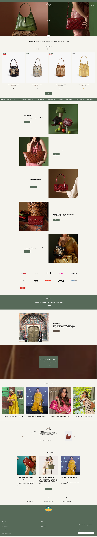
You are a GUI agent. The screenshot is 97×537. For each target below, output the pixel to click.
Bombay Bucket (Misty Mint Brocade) (37, 84)
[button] (22, 437)
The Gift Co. (48, 8)
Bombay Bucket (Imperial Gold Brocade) (60, 84)
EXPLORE (56, 154)
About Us (38, 8)
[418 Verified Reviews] (48, 514)
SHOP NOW (48, 20)
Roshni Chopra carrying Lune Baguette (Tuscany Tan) (84, 417)
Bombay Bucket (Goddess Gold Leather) (83, 84)
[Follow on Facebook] (2, 530)
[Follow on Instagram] (5, 530)
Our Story (3, 520)
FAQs (42, 522)
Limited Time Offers (56, 8)
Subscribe (86, 532)
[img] (49, 429)
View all (48, 93)
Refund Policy (4, 522)
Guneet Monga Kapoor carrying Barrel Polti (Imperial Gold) (37, 417)
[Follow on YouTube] (8, 530)
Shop (43, 8)
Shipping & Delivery (5, 527)
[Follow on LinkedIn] (10, 530)
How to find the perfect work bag (46, 478)
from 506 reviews (48, 430)
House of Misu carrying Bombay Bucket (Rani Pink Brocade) (60, 417)
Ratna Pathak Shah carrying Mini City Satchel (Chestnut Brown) (13, 417)
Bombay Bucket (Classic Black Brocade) (13, 84)
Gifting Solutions (43, 527)
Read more (18, 485)
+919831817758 (51, 502)
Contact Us (42, 520)
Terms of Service (4, 525)
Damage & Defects (44, 525)
